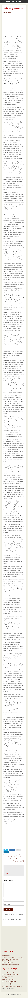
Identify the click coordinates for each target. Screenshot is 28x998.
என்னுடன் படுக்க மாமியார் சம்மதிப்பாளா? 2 (12, 986)
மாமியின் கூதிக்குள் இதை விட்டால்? (10, 974)
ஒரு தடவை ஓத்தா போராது (8, 979)
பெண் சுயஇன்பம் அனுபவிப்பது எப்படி (10, 964)
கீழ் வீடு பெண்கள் (6, 977)
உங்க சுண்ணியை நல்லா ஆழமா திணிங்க (11, 972)
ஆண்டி (5, 12)
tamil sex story (12, 859)
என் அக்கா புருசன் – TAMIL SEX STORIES (12, 957)
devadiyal (9, 855)
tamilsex (18, 859)
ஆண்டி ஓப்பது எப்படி (16, 861)
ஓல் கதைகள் (8, 12)
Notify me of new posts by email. (13, 919)
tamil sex (14, 857)
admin (10, 10)
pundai (15, 855)
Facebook (12, 849)
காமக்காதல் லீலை (6, 955)
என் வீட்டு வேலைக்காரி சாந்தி (9, 981)
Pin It (19, 849)
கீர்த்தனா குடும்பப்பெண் (7, 976)
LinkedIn (7, 851)
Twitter (6, 849)
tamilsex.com (7, 861)
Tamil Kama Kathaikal (14, 2)
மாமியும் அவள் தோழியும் (7, 962)
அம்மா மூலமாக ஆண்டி (7, 983)
